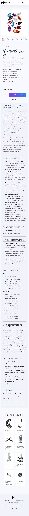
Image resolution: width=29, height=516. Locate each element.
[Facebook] (12, 508)
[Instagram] (16, 508)
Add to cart (18, 94)
